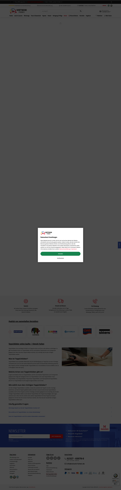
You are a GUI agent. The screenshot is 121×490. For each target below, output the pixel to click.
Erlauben (60, 253)
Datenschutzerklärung (64, 249)
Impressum (74, 249)
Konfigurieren (60, 258)
